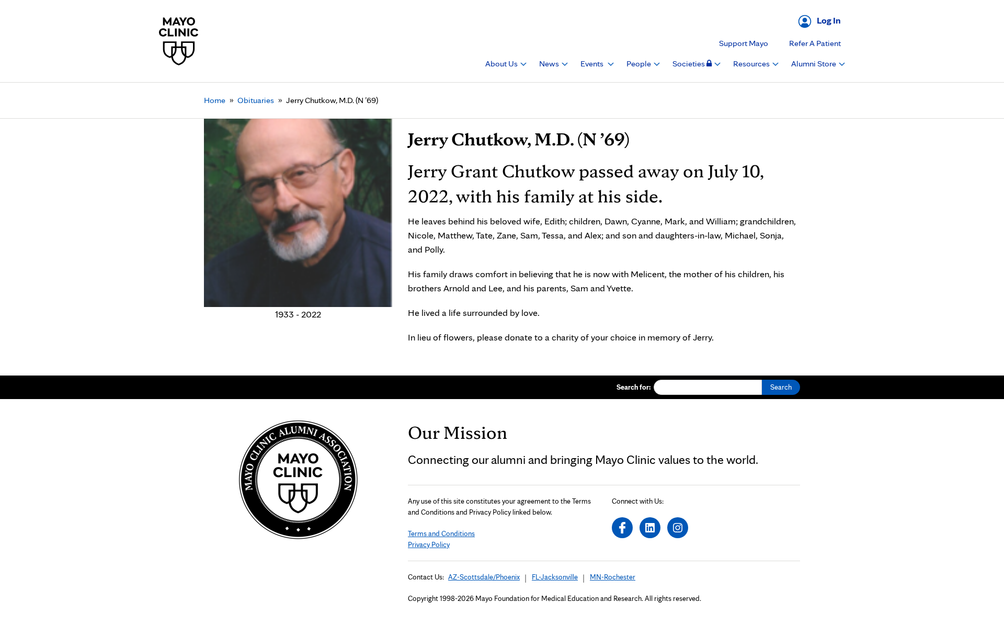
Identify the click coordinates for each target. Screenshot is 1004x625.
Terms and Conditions (441, 533)
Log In (829, 20)
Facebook (622, 527)
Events (592, 64)
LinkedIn (650, 527)
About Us (502, 64)
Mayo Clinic (179, 41)
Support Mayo (743, 43)
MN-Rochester (612, 577)
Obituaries (255, 100)
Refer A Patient (815, 43)
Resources (752, 64)
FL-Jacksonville (555, 577)
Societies (689, 64)
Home (214, 100)
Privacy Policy (429, 544)
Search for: (634, 387)
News (550, 64)
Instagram (677, 527)
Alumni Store (814, 64)
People (639, 64)
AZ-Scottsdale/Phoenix (484, 577)
